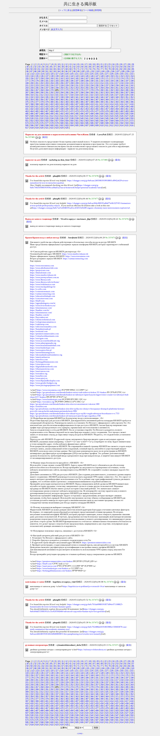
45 (86, 67)
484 (132, 111)
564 (92, 121)
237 (107, 85)
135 (37, 76)
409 (87, 104)
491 (57, 113)
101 (87, 71)
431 (87, 106)
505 (127, 113)
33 (39, 67)
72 (82, 69)
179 (37, 81)
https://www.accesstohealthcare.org (45, 341)
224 (42, 85)
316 (61, 95)
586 (92, 123)
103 (97, 71)
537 (67, 118)
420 (32, 106)
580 (62, 123)
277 (87, 90)
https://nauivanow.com (39, 371)
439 (127, 106)
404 (62, 104)
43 (78, 67)
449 (67, 109)
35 (47, 67)
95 (63, 71)
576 (42, 123)
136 (42, 76)
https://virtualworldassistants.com (44, 336)
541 (87, 118)
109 (127, 71)
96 (66, 71)
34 (43, 67)
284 (122, 90)
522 (101, 116)
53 (117, 67)
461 (127, 109)
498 (92, 113)
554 (42, 121)
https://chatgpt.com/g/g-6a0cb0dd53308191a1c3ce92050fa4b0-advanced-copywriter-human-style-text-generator (67, 610)
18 (90, 64)
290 (42, 92)
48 (98, 67)
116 (52, 74)
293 (57, 92)
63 (47, 69)
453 (87, 109)
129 (116, 74)
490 (52, 113)
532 (42, 118)
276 (82, 90)
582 (72, 123)
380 (52, 102)
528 (131, 116)
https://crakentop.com (39, 324)
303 (107, 92)
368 (102, 99)
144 (82, 76)
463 (27, 111)
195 (117, 81)
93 (55, 71)
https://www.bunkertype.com (42, 348)
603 (67, 125)
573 (27, 123)
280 (102, 90)
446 (52, 109)
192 (102, 81)
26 (121, 64)
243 (27, 88)
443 (37, 109)
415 (116, 104)
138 (52, 76)
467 (47, 111)
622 (52, 128)
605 (77, 125)
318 (71, 95)
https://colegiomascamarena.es (43, 322)
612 (111, 125)
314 (51, 95)
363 (77, 99)
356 (42, 99)
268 (42, 90)
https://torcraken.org (38, 374)
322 (91, 95)
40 (66, 67)
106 (112, 71)
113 (37, 74)
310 (32, 95)
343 (87, 97)
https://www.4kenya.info (40, 280)
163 (67, 78)
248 (52, 88)
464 (32, 111)
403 (57, 104)
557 (57, 121)
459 (117, 109)
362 (72, 99)
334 (42, 97)
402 (52, 104)
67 (63, 69)
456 (102, 109)
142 (72, 76)
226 (52, 85)
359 (57, 99)
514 (61, 116)
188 (82, 81)
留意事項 (77, 10)
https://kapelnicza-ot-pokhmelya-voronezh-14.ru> (84, 586)
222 (32, 85)
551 (27, 121)
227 (57, 85)
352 (132, 97)
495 (77, 113)
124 (91, 74)
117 (56, 74)
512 (51, 116)
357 (47, 99)
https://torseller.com (38, 376)
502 (112, 113)
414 (111, 104)
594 (132, 123)
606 (82, 125)
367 (97, 99)
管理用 (98, 10)
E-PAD (80, 733)
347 (107, 97)
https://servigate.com (39, 338)
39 (63, 67)
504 (122, 113)
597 (37, 125)
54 (121, 67)
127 (106, 74)
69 (70, 69)
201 (37, 83)
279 (97, 90)
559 (67, 121)
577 (47, 123)
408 (82, 104)
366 (92, 99)
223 (37, 85)
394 (122, 102)
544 (102, 118)
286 (132, 90)
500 (102, 113)
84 (129, 69)
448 (62, 109)
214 (101, 83)
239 (117, 85)
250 (62, 88)
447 (57, 109)
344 (92, 97)
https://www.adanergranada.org (43, 343)
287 (27, 92)
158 (42, 78)
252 (72, 88)
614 (121, 125)
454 (92, 109)
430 (82, 106)
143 (77, 76)
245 (37, 88)
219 (126, 83)
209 (77, 83)
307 (127, 92)
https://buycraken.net (39, 317)
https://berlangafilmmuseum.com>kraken (54, 571)
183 (57, 81)
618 (32, 128)
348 (112, 97)
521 (96, 116)
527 (126, 116)
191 (97, 81)
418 (131, 104)
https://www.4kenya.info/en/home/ (44, 282)
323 (96, 95)
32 (35, 67)
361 (67, 99)
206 (62, 83)
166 (82, 78)
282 (112, 90)
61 (39, 69)
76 (98, 69)
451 (77, 109)
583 (77, 123)
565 (97, 121)
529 (27, 118)
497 (87, 113)
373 (127, 99)
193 (107, 81)
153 (127, 76)
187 (77, 81)
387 (87, 102)
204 (52, 83)
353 (27, 99)
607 (87, 125)
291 (47, 92)
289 (37, 92)
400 (42, 104)
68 (66, 69)
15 (78, 64)
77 (102, 69)
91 (47, 71)
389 (97, 102)
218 (121, 83)
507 (27, 116)
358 (52, 99)
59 (31, 69)
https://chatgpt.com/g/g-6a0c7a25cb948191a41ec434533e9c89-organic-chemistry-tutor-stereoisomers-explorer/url (81, 208)
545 (107, 118)
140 (62, 76)
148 (102, 76)
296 (72, 92)
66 (59, 69)
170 (102, 78)
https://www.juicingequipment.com (45, 385)
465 (37, 111)
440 (132, 106)
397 (27, 104)
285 (127, 90)
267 (37, 90)
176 (132, 78)
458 (112, 109)
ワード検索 (88, 10)
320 (81, 95)
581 (67, 123)
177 (27, 81)
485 (27, 113)
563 (87, 121)
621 (47, 128)
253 (77, 88)
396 (132, 102)
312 (41, 95)
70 (74, 69)
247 (47, 88)
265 (27, 90)
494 (72, 113)
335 (47, 97)
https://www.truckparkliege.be (42, 287)
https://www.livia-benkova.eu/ (43, 305)
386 (82, 102)
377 (37, 102)
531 (37, 118)
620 (42, 128)
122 (81, 74)
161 (57, 78)
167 (87, 78)
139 (57, 76)
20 (98, 64)
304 (112, 92)
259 (107, 88)
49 (102, 67)
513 (56, 116)
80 (113, 69)
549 (127, 118)
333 (37, 97)
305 (117, 92)
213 (96, 83)
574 (32, 123)
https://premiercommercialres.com (44, 334)
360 (62, 99)
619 (37, 128)
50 (106, 67)
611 (106, 125)
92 (51, 71)
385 (77, 102)
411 (96, 104)
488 (42, 113)
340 (72, 97)
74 (90, 69)
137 (47, 76)
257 (97, 88)
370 (112, 99)
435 (107, 106)
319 (76, 95)
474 (82, 111)
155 (27, 78)
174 (122, 78)
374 (132, 99)
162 (62, 78)
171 (107, 78)
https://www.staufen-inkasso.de (75, 254)
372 (122, 99)
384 (72, 102)
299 (87, 92)
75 (94, 69)
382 (62, 102)
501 (107, 113)
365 (87, 99)
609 (97, 125)
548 (122, 118)
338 (62, 97)
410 (92, 104)
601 (57, 125)
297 (77, 92)
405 (67, 104)
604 (72, 125)
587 (97, 123)
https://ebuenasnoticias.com (42, 369)
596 (32, 125)
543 (97, 118)
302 (102, 92)
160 (52, 78)
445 (47, 109)
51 (109, 67)
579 (57, 123)
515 (66, 116)
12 (66, 64)
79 (109, 69)
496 (82, 113)
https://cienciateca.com (40, 364)
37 (55, 67)
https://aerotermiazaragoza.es (42, 352)
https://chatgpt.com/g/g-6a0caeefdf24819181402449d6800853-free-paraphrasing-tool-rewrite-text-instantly (67, 633)
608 (92, 125)
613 (116, 125)
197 (127, 81)
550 (132, 118)
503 (117, 113)
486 (32, 113)
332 (32, 97)
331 (27, 97)
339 (67, 97)
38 (59, 67)
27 (125, 64)
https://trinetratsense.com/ (41, 308)
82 (121, 69)
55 (125, 67)
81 (117, 69)
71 (78, 69)
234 (92, 85)
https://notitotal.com (39, 331)
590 (112, 123)
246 (42, 88)
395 (127, 102)
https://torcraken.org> (46, 402)
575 (37, 123)
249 (57, 88)
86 (27, 71)
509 (37, 116)
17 (86, 64)
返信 (45, 137)
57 (133, 67)
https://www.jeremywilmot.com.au (44, 277)
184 (62, 81)
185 (67, 81)
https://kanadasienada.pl (40, 329)
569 (117, 121)
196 (122, 81)
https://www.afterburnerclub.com (44, 268)
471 (67, 111)
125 (96, 74)
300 (92, 92)
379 (47, 102)
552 (32, 121)
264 (132, 88)
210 (82, 83)
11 (63, 64)
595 (27, 125)
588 (102, 123)
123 (86, 74)
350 (122, 97)
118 (61, 74)
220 (131, 83)
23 (109, 64)
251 (67, 88)
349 (117, 97)
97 (70, 71)
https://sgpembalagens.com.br (42, 303)
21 (101, 64)
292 (52, 92)
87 (31, 71)
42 (74, 67)
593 (127, 123)
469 (57, 111)
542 (92, 118)
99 (78, 71)
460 (122, 109)
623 (57, 128)
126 (101, 74)
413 (106, 104)
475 (87, 111)
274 (72, 90)
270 (52, 90)
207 (67, 83)
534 (52, 118)
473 (77, 111)
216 (111, 83)
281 (107, 90)
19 (94, 64)
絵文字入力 (57, 29)
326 (111, 95)
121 (76, 74)
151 (117, 76)
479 (107, 111)
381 (57, 102)
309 (27, 95)
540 (82, 118)
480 (112, 111)
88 (35, 71)
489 (47, 113)
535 (57, 118)
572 (132, 121)
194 (112, 81)
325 (106, 95)
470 (62, 111)
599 (47, 125)
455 (97, 109)
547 (117, 118)
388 (92, 102)
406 (72, 104)
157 (37, 78)
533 (47, 118)
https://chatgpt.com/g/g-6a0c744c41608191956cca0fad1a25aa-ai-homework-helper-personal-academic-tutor (66, 186)
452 (82, 109)
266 (32, 90)
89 (39, 71)
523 (106, 116)
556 (52, 121)
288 (32, 92)
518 (81, 116)
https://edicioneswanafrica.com (43, 327)
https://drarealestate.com (40, 273)
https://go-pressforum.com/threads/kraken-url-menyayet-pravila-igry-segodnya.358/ (65, 416)
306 (122, 92)
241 (127, 85)
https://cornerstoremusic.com (42, 291)
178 (32, 81)
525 (116, 116)
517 (76, 116)
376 (32, 102)
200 (32, 83)
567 (107, 121)
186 (72, 81)
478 (102, 111)
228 (62, 85)
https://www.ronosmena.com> (49, 390)
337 (57, 97)
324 (101, 95)
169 (97, 78)
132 (131, 74)
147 (97, 76)
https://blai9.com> (44, 564)
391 (107, 102)
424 (52, 106)
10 (59, 64)
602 (62, 125)
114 (42, 74)
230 (72, 85)
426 (62, 106)
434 (102, 106)
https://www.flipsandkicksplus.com (45, 381)
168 (92, 78)
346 (102, 97)
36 (51, 67)
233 (87, 85)
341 (77, 97)
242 (132, 85)
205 (57, 83)
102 (92, 71)
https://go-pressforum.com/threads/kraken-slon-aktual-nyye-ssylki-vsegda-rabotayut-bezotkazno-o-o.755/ (75, 413)
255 (87, 88)
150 (112, 76)
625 (67, 128)
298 (82, 92)
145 (87, 76)
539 (77, 118)
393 (117, 102)
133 (27, 76)
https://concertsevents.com (41, 298)
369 (107, 99)
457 (107, 109)
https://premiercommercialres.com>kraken (54, 561)
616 (131, 125)
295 (67, 92)
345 (97, 97)
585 (87, 123)
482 (122, 111)
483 (127, 111)
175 (127, 78)
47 (94, 67)
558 (62, 121)
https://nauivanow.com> (47, 566)
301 (97, 92)
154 (132, 76)
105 (107, 71)
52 (113, 67)
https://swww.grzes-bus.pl (41, 350)
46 (90, 67)
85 (133, 69)
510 (42, 116)
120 (71, 74)
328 (121, 95)
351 (127, 97)
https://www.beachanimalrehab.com (45, 345)
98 (74, 71)
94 (59, 71)
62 (43, 69)
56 (129, 67)
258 (102, 88)
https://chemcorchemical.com (42, 320)
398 (32, 104)
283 (117, 90)
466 (42, 111)
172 (112, 78)
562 (82, 121)
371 (117, 99)
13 (70, 64)
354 (32, 99)
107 (117, 71)
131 (126, 74)
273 (67, 90)
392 (112, 102)
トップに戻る (65, 10)
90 (43, 71)
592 (122, 123)
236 (102, 85)
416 (121, 104)
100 (82, 71)
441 (27, 109)
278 (92, 90)
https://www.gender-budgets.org (43, 383)
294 (62, 92)
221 (27, 85)
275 (77, 90)
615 (126, 125)
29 (133, 64)
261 (117, 88)
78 (106, 69)
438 (122, 106)
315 (56, 95)
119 (66, 74)
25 (117, 64)
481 (117, 111)
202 (42, 83)
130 (121, 74)
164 (72, 78)
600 (52, 125)
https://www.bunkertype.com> (49, 399)
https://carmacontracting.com (75, 259)
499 (97, 113)
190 (92, 81)
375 (27, 102)
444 (42, 109)
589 (107, 123)
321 (86, 95)
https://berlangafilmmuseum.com (44, 362)
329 (126, 95)
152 (122, 76)
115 (47, 74)
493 (67, 113)
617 (27, 128)
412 (101, 104)
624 (62, 128)
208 (72, 83)
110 (132, 71)
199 (27, 83)
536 (62, 118)
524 (111, 116)
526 (121, 116)
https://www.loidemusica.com (42, 284)
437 (117, 106)
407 (77, 104)
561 (77, 121)
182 (52, 81)
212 (91, 83)
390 (102, 102)
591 (117, 123)
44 (82, 67)
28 (129, 64)
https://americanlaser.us (40, 357)
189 (87, 81)
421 (37, 106)
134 (32, 76)
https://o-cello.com (38, 289)
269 (47, 90)
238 (112, 85)
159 (47, 78)
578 (52, 123)
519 (86, 116)
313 (46, 95)
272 (62, 90)
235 (97, 85)
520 (91, 116)
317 (66, 95)
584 (82, 123)
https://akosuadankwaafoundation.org (46, 355)
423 (47, 106)
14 (74, 64)
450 (72, 109)
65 (55, 69)
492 (62, 113)
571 (127, 121)
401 (47, 104)
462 (132, 109)
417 (126, 104)
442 (32, 109)
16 (82, 64)
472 (72, 111)
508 (32, 116)
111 (27, 74)
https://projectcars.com (39, 270)
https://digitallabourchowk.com (43, 366)
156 (32, 78)
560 (72, 121)
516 (71, 116)
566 (102, 121)
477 (97, 111)
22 (105, 64)
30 (27, 67)
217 (116, 83)
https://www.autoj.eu (39, 378)
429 (77, 106)
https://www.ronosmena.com (77, 256)
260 (112, 88)
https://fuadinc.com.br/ (39, 310)
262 (122, 88)
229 (67, 85)
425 (57, 106)
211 (86, 83)
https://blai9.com (37, 301)
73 (86, 69)
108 (122, 71)
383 (67, 102)
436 (112, 106)
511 (46, 116)
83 (125, 69)
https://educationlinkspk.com (42, 296)
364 (82, 99)
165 (77, 78)
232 (82, 85)
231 (77, 85)
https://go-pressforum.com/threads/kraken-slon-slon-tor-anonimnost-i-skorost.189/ (65, 404)
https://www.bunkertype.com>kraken (52, 568)
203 (47, 83)
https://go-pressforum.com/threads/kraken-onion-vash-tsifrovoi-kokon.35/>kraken (71, 392)
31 (31, 67)
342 (82, 97)
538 (72, 118)
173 (117, 78)
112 (32, 74)
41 (70, 67)
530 (32, 118)
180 (42, 81)
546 (112, 118)
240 (122, 85)
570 (122, 121)
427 (67, 106)
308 (132, 92)
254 (82, 88)
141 (67, 76)
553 (37, 121)
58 (27, 69)
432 (92, 106)
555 (47, 121)
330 (131, 95)
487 (37, 113)
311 (36, 95)
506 (132, 113)
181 (47, 81)
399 (37, 104)
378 (42, 102)
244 (32, 88)
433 (97, 106)
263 (127, 88)
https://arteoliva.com (39, 359)
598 (42, 125)
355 (37, 99)
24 (113, 64)
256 (92, 88)
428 (72, 106)
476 (92, 111)
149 (107, 76)
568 (112, 121)
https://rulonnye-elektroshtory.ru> (92, 650)
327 (116, 95)
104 (102, 71)
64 (51, 69)
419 (27, 106)
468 (52, 111)
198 (132, 81)
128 (111, 74)
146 (92, 76)
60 (35, 69)
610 (102, 125)
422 (42, 106)
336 (52, 97)
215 (106, 83)
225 (47, 85)
